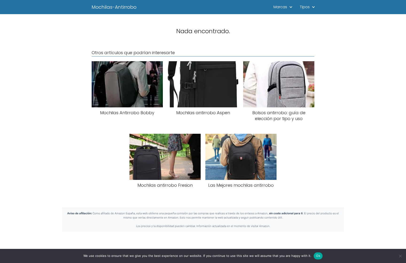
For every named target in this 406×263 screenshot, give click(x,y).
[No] (400, 256)
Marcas (280, 7)
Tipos (305, 7)
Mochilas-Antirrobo (114, 7)
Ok (318, 256)
